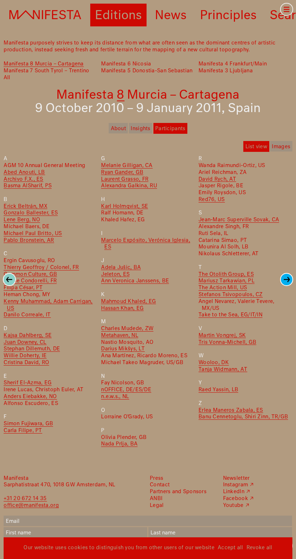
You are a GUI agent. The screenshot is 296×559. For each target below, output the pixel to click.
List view (256, 146)
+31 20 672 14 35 (25, 498)
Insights (140, 128)
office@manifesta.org (31, 505)
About (118, 128)
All (7, 77)
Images (281, 146)
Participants (170, 128)
